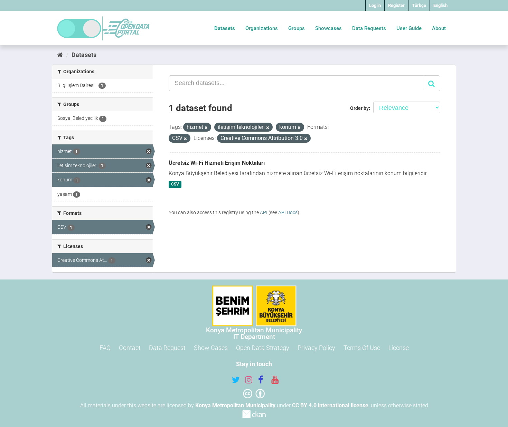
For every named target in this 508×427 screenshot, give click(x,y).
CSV (175, 184)
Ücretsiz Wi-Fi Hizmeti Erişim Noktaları (217, 163)
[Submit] (432, 83)
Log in (375, 5)
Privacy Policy (316, 347)
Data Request (167, 347)
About (439, 28)
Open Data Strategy (262, 347)
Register (396, 5)
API (263, 212)
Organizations (261, 28)
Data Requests (369, 28)
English (440, 5)
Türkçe (419, 5)
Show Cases (211, 347)
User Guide (409, 28)
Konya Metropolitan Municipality (235, 405)
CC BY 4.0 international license (330, 405)
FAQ (105, 347)
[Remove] (206, 127)
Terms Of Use (362, 347)
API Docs (288, 212)
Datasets (224, 28)
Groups (296, 28)
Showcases (328, 28)
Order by (359, 108)
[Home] (60, 54)
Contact (130, 347)
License (398, 347)
